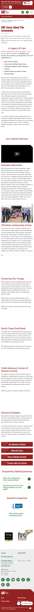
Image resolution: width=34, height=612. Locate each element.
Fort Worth (3, 20)
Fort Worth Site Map (7, 556)
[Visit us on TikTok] (23, 579)
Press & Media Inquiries (17, 457)
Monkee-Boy (12, 609)
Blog (2, 598)
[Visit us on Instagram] (18, 579)
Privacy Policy (5, 601)
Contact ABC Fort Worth (17, 463)
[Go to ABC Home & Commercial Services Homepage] (17, 593)
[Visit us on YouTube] (13, 579)
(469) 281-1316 (27, 12)
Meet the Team (17, 451)
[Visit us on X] (3, 579)
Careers (3, 553)
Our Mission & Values (17, 444)
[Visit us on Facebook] (8, 579)
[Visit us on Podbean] (8, 584)
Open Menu (31, 12)
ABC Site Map (22, 598)
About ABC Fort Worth (12, 20)
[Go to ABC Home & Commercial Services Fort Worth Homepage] (5, 12)
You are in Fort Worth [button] (6, 16)
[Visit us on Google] (3, 584)
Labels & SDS (21, 553)
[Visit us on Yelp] (28, 579)
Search (22, 12)
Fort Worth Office (6, 560)
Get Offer (5, 7)
